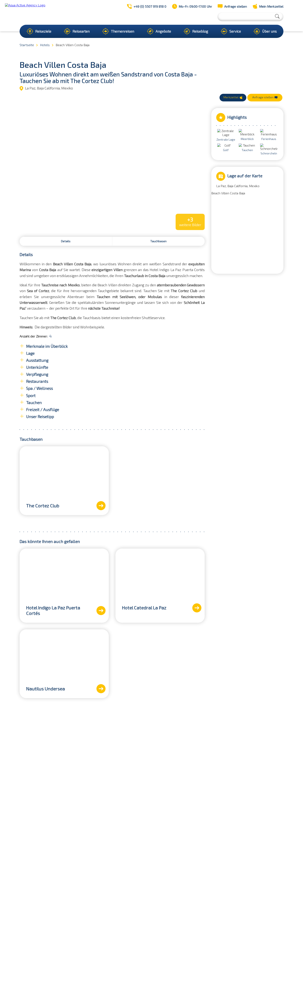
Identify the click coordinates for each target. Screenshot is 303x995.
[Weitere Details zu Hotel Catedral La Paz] (160, 573)
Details (65, 241)
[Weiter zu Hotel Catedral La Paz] (196, 607)
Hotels (45, 45)
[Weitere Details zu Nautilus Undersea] (64, 654)
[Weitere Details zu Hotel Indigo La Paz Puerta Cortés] (64, 573)
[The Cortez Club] (64, 471)
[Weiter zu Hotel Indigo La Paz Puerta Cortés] (101, 610)
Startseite (27, 45)
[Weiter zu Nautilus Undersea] (101, 688)
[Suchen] (277, 16)
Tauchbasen (158, 241)
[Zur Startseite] (25, 12)
